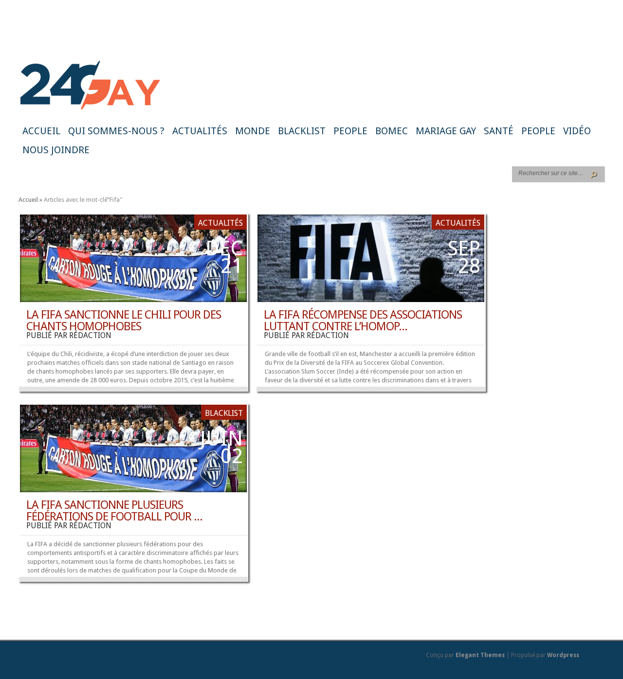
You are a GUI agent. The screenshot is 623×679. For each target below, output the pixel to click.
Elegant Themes (480, 655)
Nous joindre (56, 150)
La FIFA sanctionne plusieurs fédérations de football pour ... (114, 510)
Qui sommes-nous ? (116, 131)
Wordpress (563, 655)
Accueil (41, 131)
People (350, 131)
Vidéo (577, 131)
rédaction (90, 335)
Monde (252, 131)
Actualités (199, 131)
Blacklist (302, 131)
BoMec (391, 131)
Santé (498, 131)
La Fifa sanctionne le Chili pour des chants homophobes (123, 320)
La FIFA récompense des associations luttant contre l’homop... (363, 320)
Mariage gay (446, 131)
